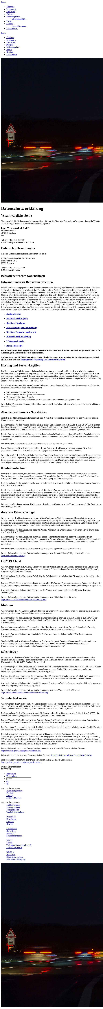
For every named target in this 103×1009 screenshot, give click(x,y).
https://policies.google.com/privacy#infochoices (21, 762)
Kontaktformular (19, 26)
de (7, 781)
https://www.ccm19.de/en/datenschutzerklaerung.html (23, 599)
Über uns (10, 7)
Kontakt (9, 24)
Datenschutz (11, 28)
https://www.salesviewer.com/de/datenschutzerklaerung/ (24, 692)
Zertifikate (10, 11)
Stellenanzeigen (18, 19)
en (7, 784)
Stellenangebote (13, 16)
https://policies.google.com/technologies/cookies (71, 755)
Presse (9, 21)
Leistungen (11, 9)
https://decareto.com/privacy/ (13, 555)
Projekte (9, 14)
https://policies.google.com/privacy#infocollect (20, 751)
